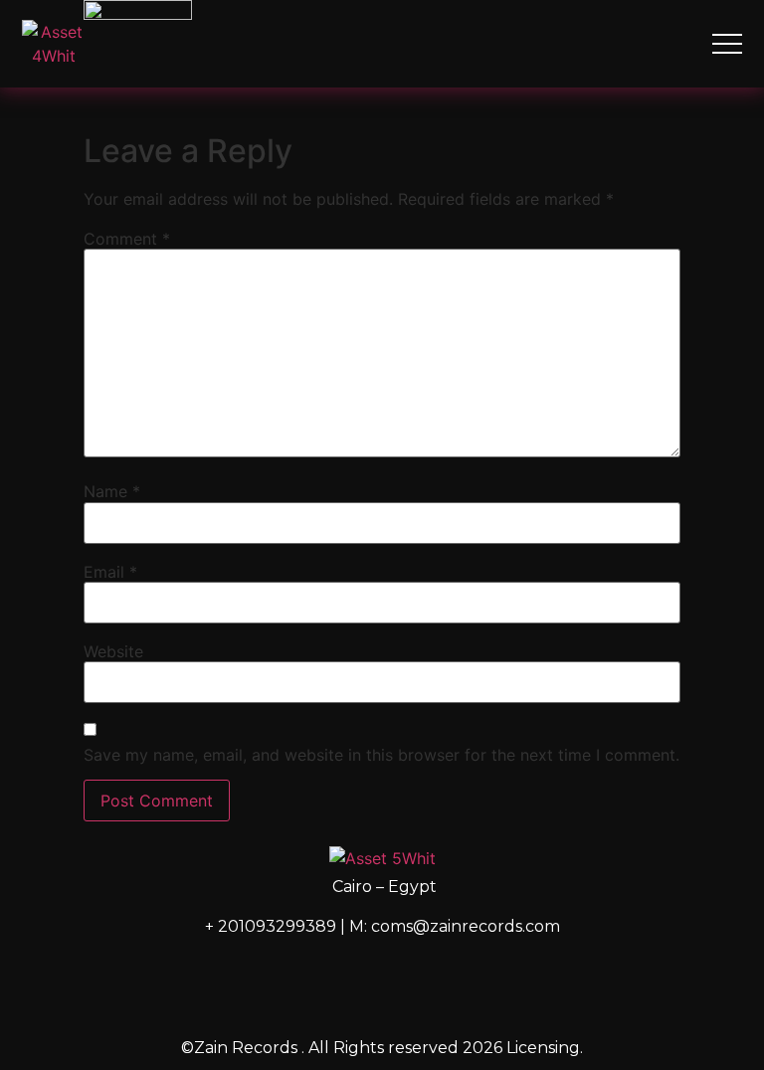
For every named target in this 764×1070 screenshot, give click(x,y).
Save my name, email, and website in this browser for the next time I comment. (381, 755)
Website (113, 651)
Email (110, 572)
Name (112, 491)
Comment (127, 239)
